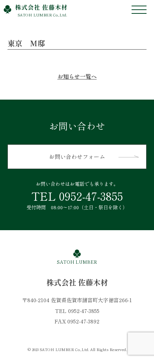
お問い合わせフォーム (77, 156)
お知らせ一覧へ (77, 76)
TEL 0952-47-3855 (77, 196)
